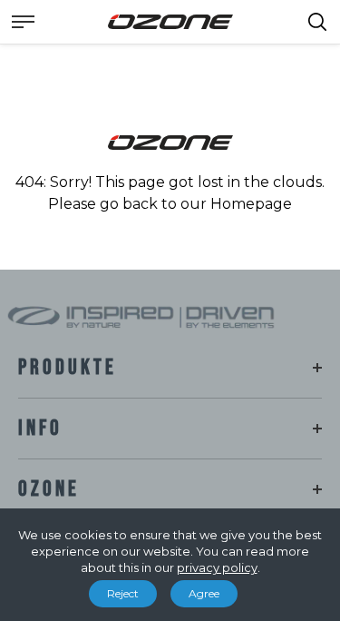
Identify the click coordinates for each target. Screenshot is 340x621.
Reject (123, 593)
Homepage (251, 203)
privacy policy (217, 567)
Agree (204, 593)
